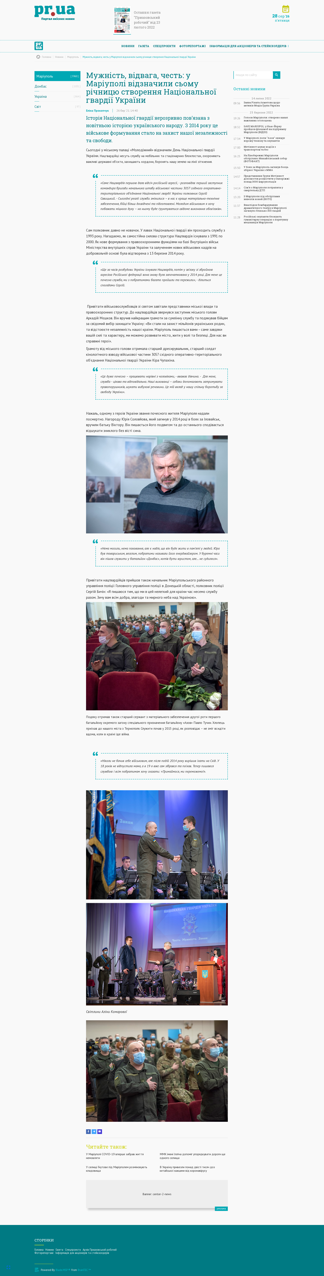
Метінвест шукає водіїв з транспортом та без (260, 148)
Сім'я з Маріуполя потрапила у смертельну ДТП (263, 189)
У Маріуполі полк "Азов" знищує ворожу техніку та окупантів (264, 139)
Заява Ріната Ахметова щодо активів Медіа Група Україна (262, 104)
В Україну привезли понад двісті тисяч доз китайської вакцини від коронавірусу (187, 1168)
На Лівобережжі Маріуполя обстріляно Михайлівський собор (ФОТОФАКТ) (265, 158)
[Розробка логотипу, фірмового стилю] (157, 1194)
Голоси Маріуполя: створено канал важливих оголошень (266, 119)
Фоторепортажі (192, 46)
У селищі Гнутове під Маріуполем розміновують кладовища (116, 1168)
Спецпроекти (164, 46)
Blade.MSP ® (63, 1269)
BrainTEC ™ (84, 1269)
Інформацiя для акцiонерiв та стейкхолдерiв (247, 46)
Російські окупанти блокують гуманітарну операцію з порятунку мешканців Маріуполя (266, 219)
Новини (127, 46)
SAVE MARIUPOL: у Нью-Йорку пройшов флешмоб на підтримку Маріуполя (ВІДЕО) (265, 129)
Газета (143, 46)
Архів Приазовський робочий (100, 1249)
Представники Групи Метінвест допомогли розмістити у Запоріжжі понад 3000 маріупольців (267, 178)
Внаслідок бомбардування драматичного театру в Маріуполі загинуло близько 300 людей (265, 208)
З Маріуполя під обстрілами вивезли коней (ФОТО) (262, 198)
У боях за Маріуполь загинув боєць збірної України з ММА (266, 168)
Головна (39, 1249)
